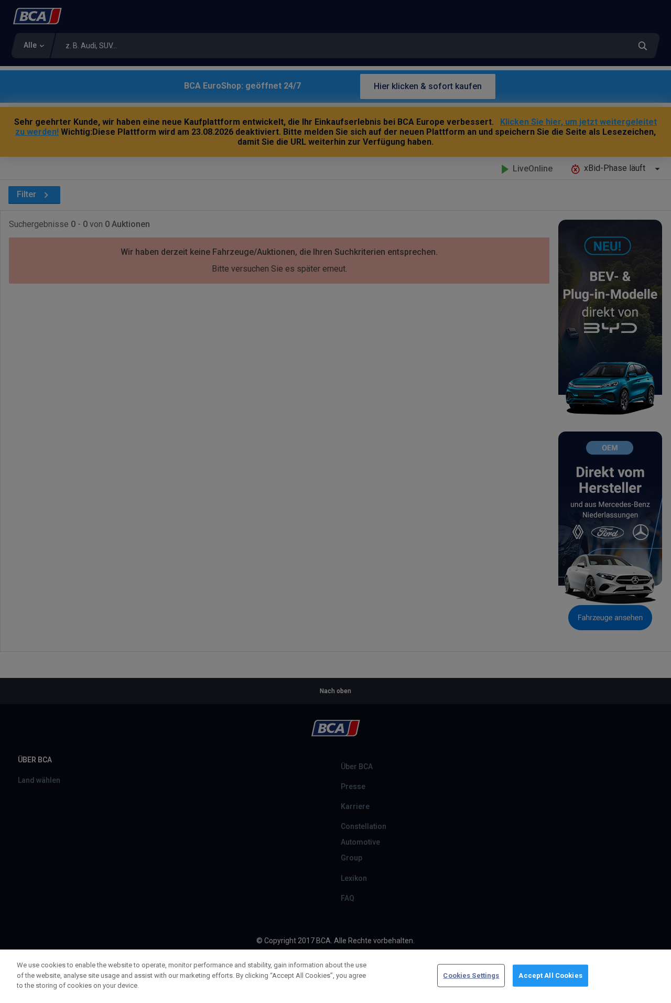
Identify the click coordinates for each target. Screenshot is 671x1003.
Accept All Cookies (550, 975)
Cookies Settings (471, 975)
